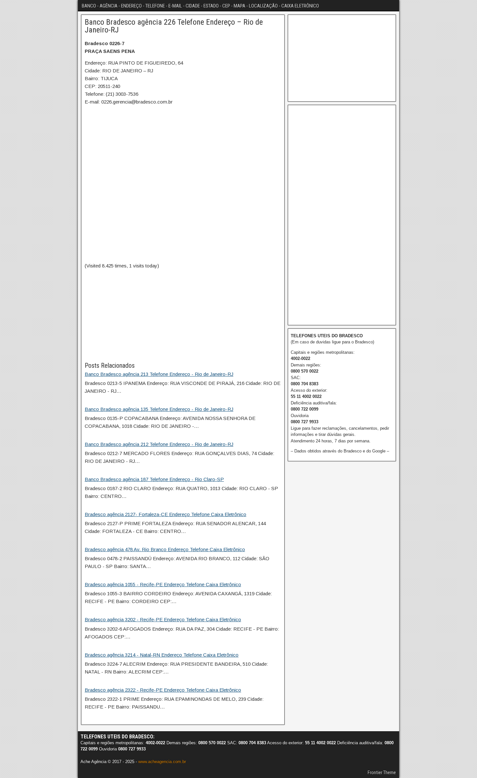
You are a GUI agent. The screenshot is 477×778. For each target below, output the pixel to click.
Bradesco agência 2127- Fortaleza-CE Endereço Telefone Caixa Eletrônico (165, 514)
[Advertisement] (183, 315)
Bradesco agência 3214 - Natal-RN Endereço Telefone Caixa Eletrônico (161, 655)
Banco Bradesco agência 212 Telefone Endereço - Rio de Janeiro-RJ (159, 444)
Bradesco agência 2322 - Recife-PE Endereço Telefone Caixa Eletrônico (163, 690)
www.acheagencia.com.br (162, 761)
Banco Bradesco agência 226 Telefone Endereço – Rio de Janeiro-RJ (174, 26)
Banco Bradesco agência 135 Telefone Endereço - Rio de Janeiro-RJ (159, 409)
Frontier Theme (382, 772)
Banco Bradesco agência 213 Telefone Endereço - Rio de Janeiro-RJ (159, 374)
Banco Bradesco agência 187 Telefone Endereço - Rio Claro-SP (154, 479)
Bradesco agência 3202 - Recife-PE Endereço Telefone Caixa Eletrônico (163, 619)
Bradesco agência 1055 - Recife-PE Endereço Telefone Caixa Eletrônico (163, 584)
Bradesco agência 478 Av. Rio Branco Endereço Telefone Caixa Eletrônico (165, 549)
